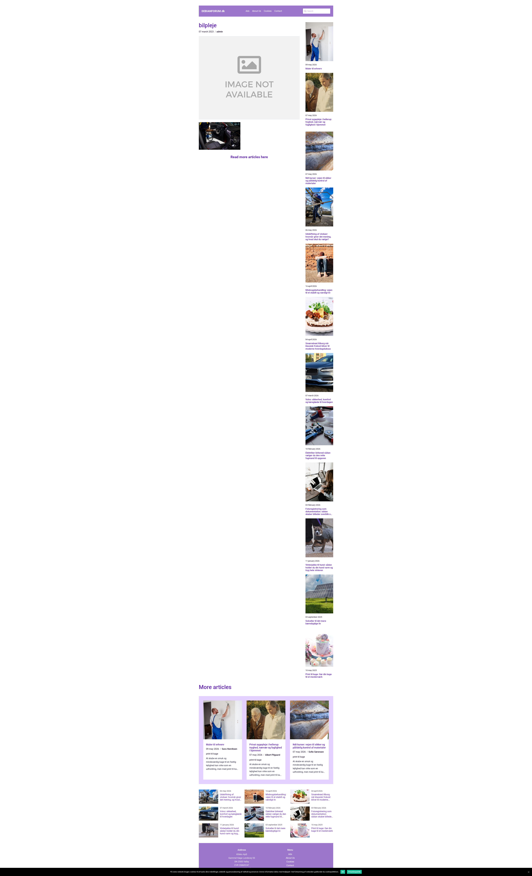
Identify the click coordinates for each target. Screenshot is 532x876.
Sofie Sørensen (316, 752)
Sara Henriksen (229, 749)
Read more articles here (249, 157)
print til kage (212, 753)
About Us (256, 11)
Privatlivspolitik (354, 872)
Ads (247, 11)
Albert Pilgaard (272, 755)
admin (220, 31)
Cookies (268, 11)
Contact (278, 11)
